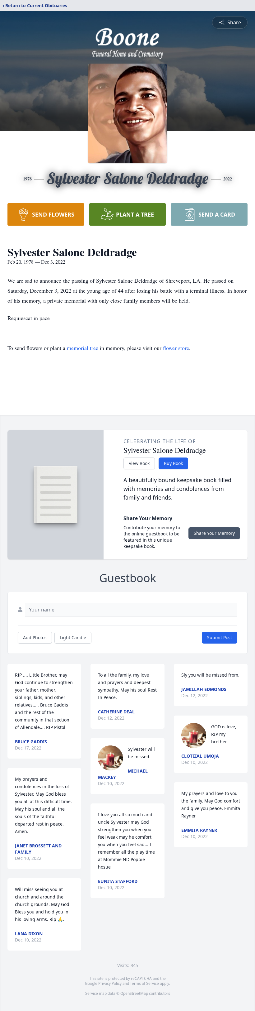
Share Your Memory (214, 533)
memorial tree (82, 348)
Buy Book (173, 463)
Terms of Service (144, 983)
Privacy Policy (110, 983)
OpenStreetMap (134, 993)
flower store (176, 348)
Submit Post (219, 637)
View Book (139, 463)
